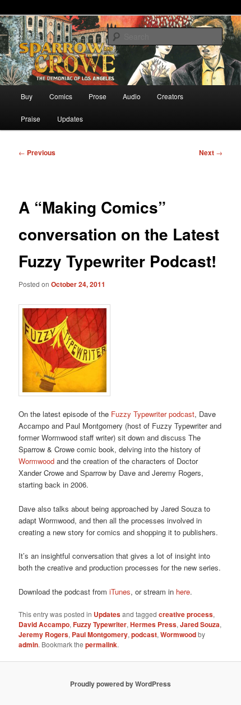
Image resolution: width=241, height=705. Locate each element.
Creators (170, 96)
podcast (144, 634)
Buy (27, 96)
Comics (60, 96)
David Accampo (43, 624)
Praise (30, 118)
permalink (101, 644)
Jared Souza (200, 624)
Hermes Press (153, 624)
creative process (186, 614)
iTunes (120, 591)
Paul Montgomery (100, 634)
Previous (36, 152)
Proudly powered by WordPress (120, 684)
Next (211, 152)
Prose (97, 96)
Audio (132, 96)
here (183, 591)
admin (28, 644)
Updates (70, 118)
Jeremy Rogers (43, 634)
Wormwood (36, 461)
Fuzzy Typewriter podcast (151, 414)
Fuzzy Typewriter (100, 624)
